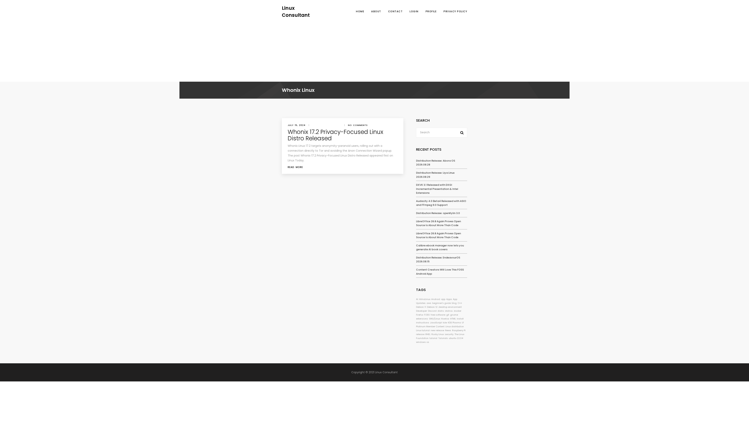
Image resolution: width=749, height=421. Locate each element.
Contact (395, 11)
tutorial (433, 338)
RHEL (427, 334)
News (448, 330)
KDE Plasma (454, 322)
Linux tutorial (423, 330)
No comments (358, 125)
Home (360, 11)
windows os (422, 342)
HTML (453, 318)
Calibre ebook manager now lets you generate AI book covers (440, 247)
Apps (449, 299)
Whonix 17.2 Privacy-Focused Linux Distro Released (335, 135)
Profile (431, 11)
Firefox (419, 314)
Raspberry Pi (459, 330)
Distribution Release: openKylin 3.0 (438, 213)
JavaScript (436, 322)
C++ (460, 303)
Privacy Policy (455, 11)
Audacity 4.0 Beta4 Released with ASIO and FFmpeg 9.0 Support (441, 203)
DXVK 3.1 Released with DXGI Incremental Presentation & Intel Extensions (437, 189)
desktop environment (450, 307)
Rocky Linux (437, 334)
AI (417, 299)
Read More (295, 167)
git (447, 314)
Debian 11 (421, 307)
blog (454, 303)
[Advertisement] (374, 47)
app (443, 299)
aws (429, 303)
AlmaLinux (424, 299)
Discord (432, 310)
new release (437, 330)
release (420, 334)
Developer (421, 310)
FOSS (427, 314)
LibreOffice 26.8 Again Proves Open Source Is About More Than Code (438, 223)
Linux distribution (454, 326)
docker (457, 310)
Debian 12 (432, 307)
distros (449, 310)
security (449, 334)
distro (441, 310)
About (376, 11)
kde (445, 322)
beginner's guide (441, 303)
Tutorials (443, 338)
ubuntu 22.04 (456, 338)
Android (435, 299)
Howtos (445, 318)
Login (414, 11)
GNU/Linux (434, 318)
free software (438, 314)
